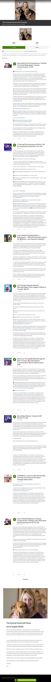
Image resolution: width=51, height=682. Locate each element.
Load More (25, 579)
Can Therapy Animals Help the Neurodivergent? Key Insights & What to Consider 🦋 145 (31, 287)
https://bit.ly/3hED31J (17, 197)
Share (14, 47)
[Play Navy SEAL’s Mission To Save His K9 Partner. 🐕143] (14, 416)
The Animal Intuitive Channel (31, 51)
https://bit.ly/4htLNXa (17, 485)
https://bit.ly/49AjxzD (21, 540)
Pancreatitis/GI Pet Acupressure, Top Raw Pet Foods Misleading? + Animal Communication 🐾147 (31, 65)
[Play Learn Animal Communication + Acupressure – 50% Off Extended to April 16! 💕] (14, 236)
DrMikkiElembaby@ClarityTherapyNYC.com (22, 323)
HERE (20, 185)
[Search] (47, 2)
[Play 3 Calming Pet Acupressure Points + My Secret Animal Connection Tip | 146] (14, 145)
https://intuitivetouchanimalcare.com (20, 201)
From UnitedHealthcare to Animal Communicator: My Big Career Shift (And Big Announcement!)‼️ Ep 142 (31, 520)
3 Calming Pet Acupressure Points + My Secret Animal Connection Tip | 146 (31, 145)
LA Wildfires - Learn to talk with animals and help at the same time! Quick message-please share (31, 477)
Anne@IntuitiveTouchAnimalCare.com (21, 490)
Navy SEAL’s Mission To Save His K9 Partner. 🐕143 (29, 417)
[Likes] (13, 138)
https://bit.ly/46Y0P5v (28, 129)
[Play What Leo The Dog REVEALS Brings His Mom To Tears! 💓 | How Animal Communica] (14, 359)
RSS (38, 47)
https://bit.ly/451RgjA (17, 100)
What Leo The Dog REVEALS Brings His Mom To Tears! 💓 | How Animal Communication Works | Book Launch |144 (31, 361)
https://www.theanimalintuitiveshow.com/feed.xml (14, 24)
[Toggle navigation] (49, 2)
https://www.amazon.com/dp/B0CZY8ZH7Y (22, 121)
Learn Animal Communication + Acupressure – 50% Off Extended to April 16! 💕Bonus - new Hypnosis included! (31, 237)
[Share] (24, 138)
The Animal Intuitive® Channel (14, 22)
